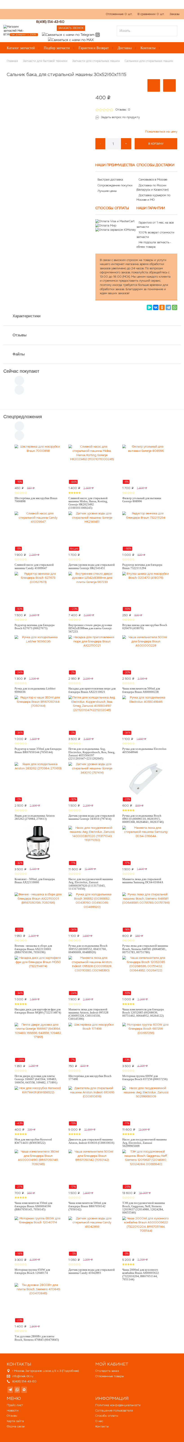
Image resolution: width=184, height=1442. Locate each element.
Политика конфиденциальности (118, 1405)
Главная (12, 61)
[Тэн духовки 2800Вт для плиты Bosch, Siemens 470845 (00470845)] (38, 1302)
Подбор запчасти (57, 48)
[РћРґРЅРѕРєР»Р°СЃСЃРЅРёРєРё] (162, 307)
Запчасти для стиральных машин (96, 61)
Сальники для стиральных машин (149, 61)
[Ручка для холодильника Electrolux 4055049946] (145, 715)
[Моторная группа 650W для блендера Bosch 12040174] (38, 1236)
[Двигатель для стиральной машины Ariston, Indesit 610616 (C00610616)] (92, 1106)
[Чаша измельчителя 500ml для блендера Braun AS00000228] (145, 655)
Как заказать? (13, 16)
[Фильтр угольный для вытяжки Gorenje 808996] (145, 464)
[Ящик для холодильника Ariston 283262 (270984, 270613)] (38, 782)
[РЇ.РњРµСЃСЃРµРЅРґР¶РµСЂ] (149, 307)
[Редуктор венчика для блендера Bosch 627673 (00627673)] (38, 591)
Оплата (48, 16)
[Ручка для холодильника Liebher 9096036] (38, 655)
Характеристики (27, 316)
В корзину (156, 143)
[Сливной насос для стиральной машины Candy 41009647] (38, 531)
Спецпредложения (22, 416)
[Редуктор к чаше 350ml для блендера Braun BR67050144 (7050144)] (38, 715)
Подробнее (70, 1371)
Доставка (125, 48)
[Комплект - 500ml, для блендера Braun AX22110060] (38, 845)
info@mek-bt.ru (22, 1376)
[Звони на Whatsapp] (97, 34)
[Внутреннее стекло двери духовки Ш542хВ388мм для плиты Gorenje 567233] (92, 591)
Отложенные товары (109, 1376)
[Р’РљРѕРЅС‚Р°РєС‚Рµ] (155, 307)
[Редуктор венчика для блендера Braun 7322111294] (145, 531)
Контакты (148, 48)
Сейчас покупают (21, 371)
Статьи (64, 16)
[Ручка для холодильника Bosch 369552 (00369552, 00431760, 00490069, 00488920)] (92, 912)
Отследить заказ (107, 1371)
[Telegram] (168, 307)
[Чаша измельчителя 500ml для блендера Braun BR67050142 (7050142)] (92, 1169)
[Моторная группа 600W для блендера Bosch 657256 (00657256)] (145, 1042)
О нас (33, 16)
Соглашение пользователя (114, 1410)
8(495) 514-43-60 (50, 22)
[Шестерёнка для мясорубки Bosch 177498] (92, 1042)
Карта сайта (15, 1421)
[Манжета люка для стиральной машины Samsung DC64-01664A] (145, 845)
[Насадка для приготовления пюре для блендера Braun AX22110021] (92, 655)
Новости (12, 1410)
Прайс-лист (15, 1405)
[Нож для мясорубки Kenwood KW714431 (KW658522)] (38, 1106)
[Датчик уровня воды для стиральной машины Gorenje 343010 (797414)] (92, 782)
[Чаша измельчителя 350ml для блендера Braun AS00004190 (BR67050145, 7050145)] (38, 1169)
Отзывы (19, 335)
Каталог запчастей (21, 48)
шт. (119, 14)
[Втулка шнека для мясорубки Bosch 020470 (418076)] (145, 591)
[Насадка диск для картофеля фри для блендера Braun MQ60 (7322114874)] (38, 975)
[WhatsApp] (174, 307)
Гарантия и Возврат (94, 48)
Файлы (19, 354)
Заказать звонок (71, 28)
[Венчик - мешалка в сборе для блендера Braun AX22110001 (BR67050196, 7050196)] (38, 912)
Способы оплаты (106, 1416)
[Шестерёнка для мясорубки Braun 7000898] (38, 464)
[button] (153, 85)
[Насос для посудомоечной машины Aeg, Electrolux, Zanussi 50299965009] (145, 1106)
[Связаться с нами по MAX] (24, 1390)
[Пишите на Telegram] (68, 34)
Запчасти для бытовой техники (45, 61)
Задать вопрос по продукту (120, 117)
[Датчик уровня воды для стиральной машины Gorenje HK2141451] (92, 531)
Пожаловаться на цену (161, 131)
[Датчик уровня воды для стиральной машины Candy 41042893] (92, 1236)
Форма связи (16, 1426)
